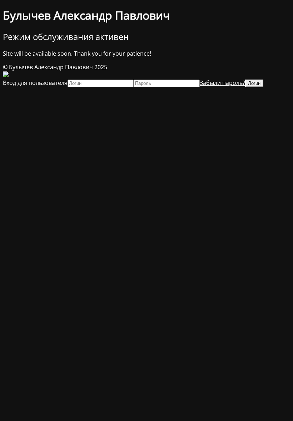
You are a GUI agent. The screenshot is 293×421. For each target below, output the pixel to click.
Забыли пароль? (222, 83)
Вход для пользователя (35, 83)
